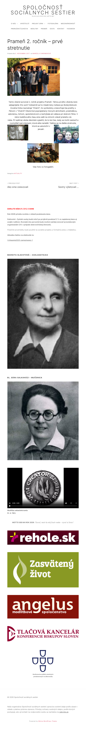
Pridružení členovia (19, 29)
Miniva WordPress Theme (47, 721)
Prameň (44, 29)
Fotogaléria (53, 23)
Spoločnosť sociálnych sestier (43, 10)
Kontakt (60, 29)
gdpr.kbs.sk (63, 712)
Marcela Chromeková (42, 53)
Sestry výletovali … (68, 185)
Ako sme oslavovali (17, 185)
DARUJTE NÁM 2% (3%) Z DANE (20, 209)
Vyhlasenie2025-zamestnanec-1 (20, 240)
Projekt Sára (37, 23)
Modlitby (34, 29)
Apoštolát (24, 23)
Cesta (52, 29)
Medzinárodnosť (68, 23)
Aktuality (18, 173)
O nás (13, 23)
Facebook (71, 29)
